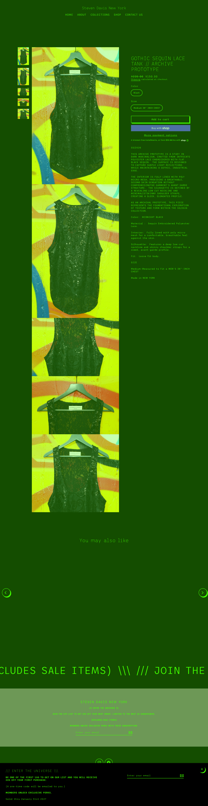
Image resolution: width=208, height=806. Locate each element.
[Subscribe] (181, 775)
